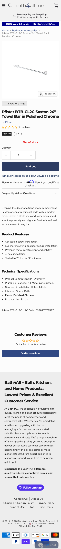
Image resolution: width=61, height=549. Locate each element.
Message (19, 176)
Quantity (6, 148)
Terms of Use (16, 507)
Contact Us (21, 499)
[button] (10, 127)
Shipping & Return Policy (18, 503)
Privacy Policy (45, 503)
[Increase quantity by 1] (31, 155)
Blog (31, 507)
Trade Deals (45, 507)
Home (5, 30)
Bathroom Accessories (24, 30)
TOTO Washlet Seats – (30, 24)
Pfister (9, 122)
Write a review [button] (30, 353)
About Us (37, 499)
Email (5, 176)
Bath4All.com (25, 521)
